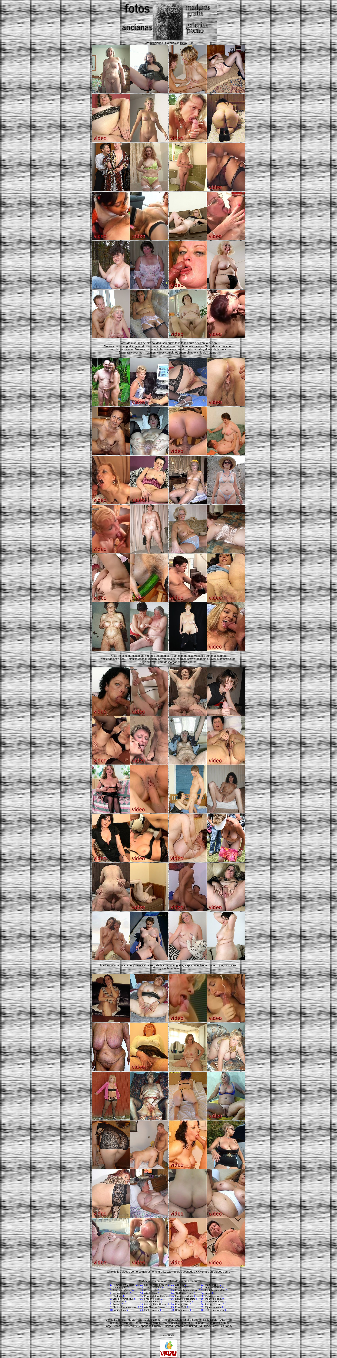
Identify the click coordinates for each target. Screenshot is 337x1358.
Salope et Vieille (121, 1290)
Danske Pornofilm (185, 1298)
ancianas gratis (121, 1293)
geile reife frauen (214, 1310)
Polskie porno (212, 1296)
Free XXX (180, 1307)
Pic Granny (225, 1326)
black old (118, 1296)
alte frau (179, 1284)
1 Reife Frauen (152, 1287)
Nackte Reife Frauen (155, 1304)
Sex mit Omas (152, 1301)
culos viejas (119, 1287)
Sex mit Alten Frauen (155, 1284)
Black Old (210, 1326)
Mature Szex (212, 1284)
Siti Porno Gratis (184, 1293)
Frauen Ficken (152, 1298)
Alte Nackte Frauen (155, 1307)
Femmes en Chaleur (124, 1284)
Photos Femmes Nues (125, 1307)
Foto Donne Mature (120, 1322)
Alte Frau (226, 1319)
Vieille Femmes (115, 1319)
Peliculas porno (213, 1304)
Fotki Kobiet (210, 1319)
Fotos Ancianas (194, 1322)
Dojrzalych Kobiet (218, 1322)
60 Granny (130, 1326)
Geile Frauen (151, 1310)
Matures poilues (184, 1296)
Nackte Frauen (213, 1287)
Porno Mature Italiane (156, 1296)
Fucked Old (194, 1326)
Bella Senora (193, 1319)
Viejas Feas (134, 1319)
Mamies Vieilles (173, 1322)
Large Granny (113, 1326)
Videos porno (221, 1271)
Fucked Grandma (174, 1326)
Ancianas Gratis (172, 1319)
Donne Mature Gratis (148, 1322)
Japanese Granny (150, 1326)
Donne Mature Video (186, 1290)
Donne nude (182, 1310)
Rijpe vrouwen (213, 1307)
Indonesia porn (213, 1298)
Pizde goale (150, 1290)
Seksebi (117, 1304)
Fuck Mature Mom (215, 1290)
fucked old (118, 1301)
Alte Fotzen (150, 1293)
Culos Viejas (152, 1319)
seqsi (208, 1293)
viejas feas (120, 1310)
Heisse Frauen (183, 1301)
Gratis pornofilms (214, 1301)
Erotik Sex (180, 1287)
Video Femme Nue (123, 1298)
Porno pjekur (182, 1304)
